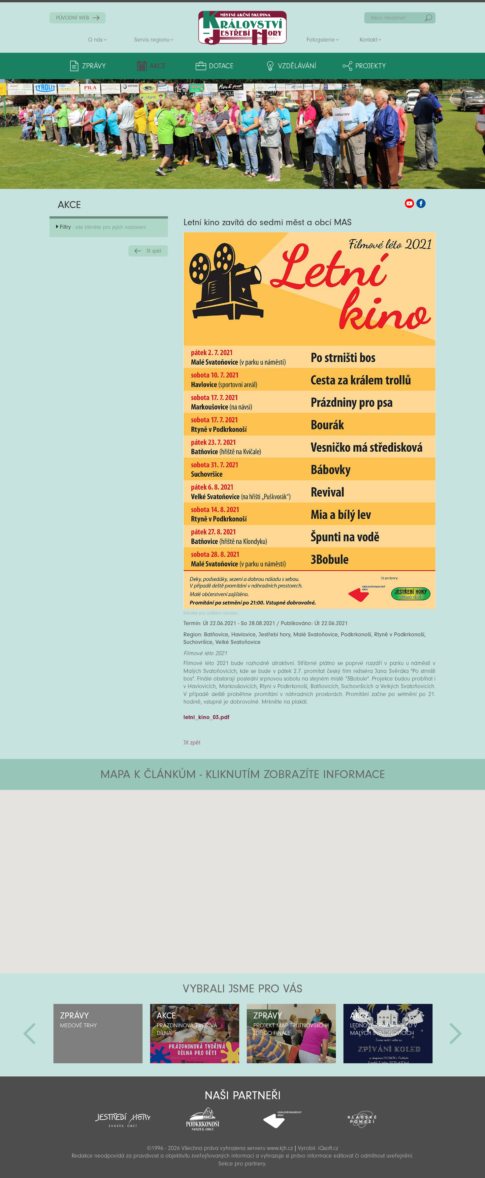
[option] (97, 1033)
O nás (95, 39)
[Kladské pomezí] (362, 1116)
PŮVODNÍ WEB (72, 18)
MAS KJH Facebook (421, 203)
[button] (260, 829)
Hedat (428, 17)
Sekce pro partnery (241, 1163)
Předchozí (29, 1033)
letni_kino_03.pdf (206, 717)
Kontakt (368, 39)
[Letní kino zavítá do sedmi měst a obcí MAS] (309, 607)
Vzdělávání (297, 66)
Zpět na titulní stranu (242, 28)
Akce (158, 66)
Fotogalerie (321, 39)
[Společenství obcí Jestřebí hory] (123, 1115)
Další (455, 1033)
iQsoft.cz (328, 1148)
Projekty (370, 66)
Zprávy (94, 66)
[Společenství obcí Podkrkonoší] (202, 1117)
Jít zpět (153, 251)
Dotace (221, 66)
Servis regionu (151, 39)
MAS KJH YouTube (409, 203)
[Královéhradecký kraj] (282, 1116)
